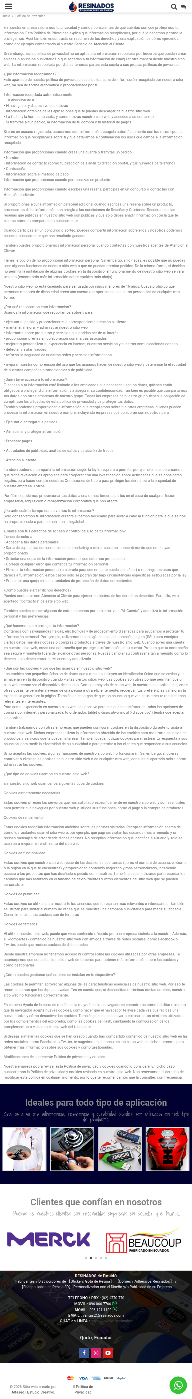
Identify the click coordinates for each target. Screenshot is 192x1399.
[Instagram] (96, 1353)
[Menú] (8, 6)
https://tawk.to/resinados (111, 1321)
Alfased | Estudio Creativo (33, 1392)
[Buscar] (174, 6)
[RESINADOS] (91, 6)
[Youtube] (108, 1353)
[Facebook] (84, 1353)
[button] (86, 1258)
